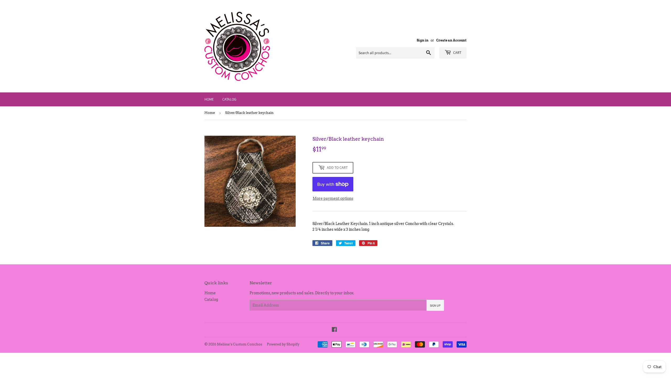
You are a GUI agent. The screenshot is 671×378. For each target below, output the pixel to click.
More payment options (333, 198)
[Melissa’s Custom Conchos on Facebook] (334, 330)
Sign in (423, 40)
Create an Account (451, 40)
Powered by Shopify (283, 344)
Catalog (229, 99)
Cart (456, 52)
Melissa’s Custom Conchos (239, 344)
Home (209, 99)
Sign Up (435, 305)
